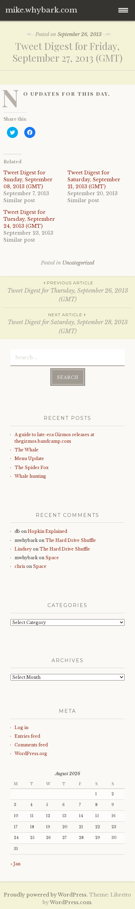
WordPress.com (70, 902)
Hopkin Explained (47, 531)
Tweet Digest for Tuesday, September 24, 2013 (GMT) (29, 219)
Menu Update (29, 458)
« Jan (15, 863)
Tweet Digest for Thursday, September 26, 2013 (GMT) (67, 291)
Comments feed (31, 744)
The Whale (26, 449)
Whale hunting (30, 476)
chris (20, 566)
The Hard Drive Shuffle (70, 540)
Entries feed (27, 736)
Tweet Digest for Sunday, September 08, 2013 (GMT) (28, 180)
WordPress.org (31, 753)
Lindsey (23, 549)
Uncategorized (78, 263)
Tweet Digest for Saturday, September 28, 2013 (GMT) (68, 323)
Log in (21, 727)
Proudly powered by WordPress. (46, 895)
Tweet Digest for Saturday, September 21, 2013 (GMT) (94, 180)
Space (52, 557)
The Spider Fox (31, 467)
